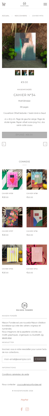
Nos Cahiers (21, 16)
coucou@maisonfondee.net (29, 384)
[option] (24, 45)
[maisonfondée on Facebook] (22, 410)
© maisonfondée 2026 (22, 391)
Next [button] (42, 45)
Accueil (5, 16)
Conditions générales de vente (15, 374)
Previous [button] (6, 45)
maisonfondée (24, 89)
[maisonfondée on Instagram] (27, 410)
